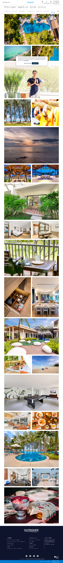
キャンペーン (14, 11)
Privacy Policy (26, 60)
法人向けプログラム (11, 543)
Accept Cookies (35, 63)
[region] (32, 61)
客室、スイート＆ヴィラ (5, 11)
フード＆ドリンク (30, 11)
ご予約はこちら (56, 2)
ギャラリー (53, 11)
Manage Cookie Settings (27, 63)
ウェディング (39, 11)
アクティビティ (22, 11)
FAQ (58, 11)
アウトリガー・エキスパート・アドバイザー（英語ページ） (16, 541)
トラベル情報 (32, 541)
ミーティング (46, 11)
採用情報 (31, 543)
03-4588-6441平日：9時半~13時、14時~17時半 (49, 544)
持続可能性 (31, 546)
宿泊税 (9, 546)
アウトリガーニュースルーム (34, 548)
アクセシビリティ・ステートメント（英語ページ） (15, 548)
